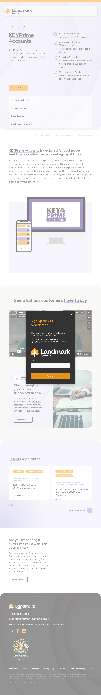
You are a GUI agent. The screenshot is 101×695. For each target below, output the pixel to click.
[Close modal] (71, 314)
